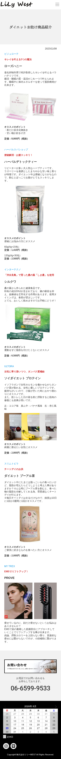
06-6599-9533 (30, 688)
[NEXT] (55, 706)
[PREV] (6, 706)
